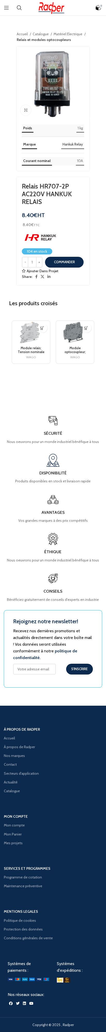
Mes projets (13, 843)
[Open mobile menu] (6, 8)
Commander (64, 262)
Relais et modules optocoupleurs (44, 39)
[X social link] (42, 276)
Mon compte (14, 825)
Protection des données (23, 929)
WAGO (31, 357)
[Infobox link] (53, 587)
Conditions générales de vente (28, 938)
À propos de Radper (19, 747)
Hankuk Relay (73, 144)
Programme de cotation (23, 877)
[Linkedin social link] (49, 276)
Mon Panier (13, 834)
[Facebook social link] (36, 276)
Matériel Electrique (68, 34)
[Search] (19, 8)
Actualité (10, 782)
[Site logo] (53, 7)
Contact (10, 764)
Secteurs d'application (21, 773)
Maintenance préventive (23, 886)
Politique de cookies (20, 920)
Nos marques (14, 755)
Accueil (23, 34)
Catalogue (41, 34)
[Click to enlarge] (26, 110)
